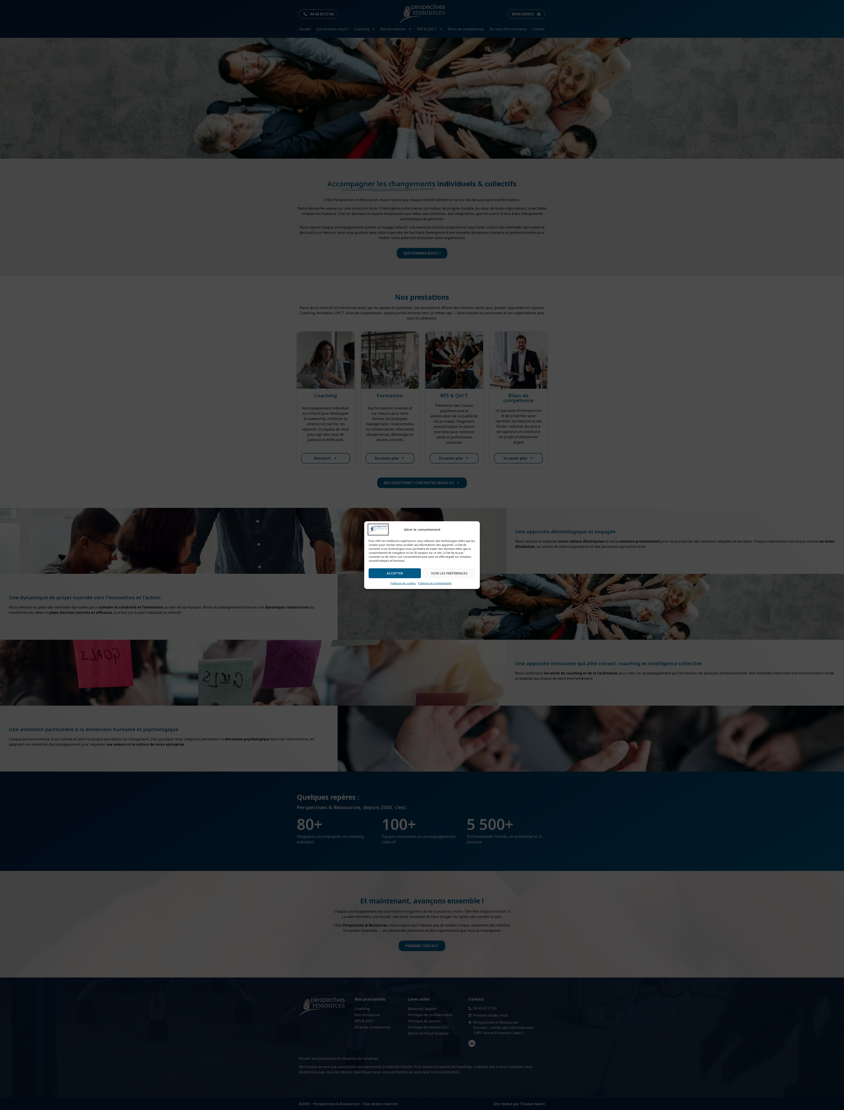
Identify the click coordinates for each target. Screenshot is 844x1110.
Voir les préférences (449, 573)
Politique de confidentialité (434, 583)
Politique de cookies (403, 583)
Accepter (395, 573)
